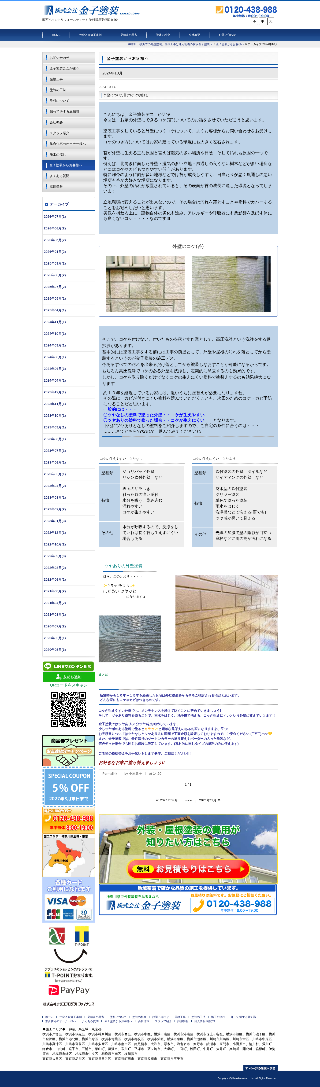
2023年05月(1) (55, 474)
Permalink (109, 773)
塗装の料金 (163, 35)
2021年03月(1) (55, 614)
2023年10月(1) (55, 415)
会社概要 (194, 35)
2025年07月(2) (55, 287)
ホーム (49, 1017)
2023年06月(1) (55, 462)
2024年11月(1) (55, 322)
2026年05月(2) (55, 240)
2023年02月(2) (55, 509)
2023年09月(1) (55, 427)
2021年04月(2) (55, 603)
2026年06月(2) (55, 228)
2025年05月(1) (55, 298)
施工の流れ (58, 154)
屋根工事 (56, 79)
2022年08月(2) (55, 568)
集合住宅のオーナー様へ (68, 144)
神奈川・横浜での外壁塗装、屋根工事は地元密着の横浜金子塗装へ (170, 44)
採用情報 (56, 186)
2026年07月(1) (55, 216)
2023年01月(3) (55, 521)
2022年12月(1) (55, 532)
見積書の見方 (128, 35)
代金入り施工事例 (90, 35)
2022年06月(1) (55, 579)
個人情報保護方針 (205, 1021)
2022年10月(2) (55, 544)
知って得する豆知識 (64, 111)
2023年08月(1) (55, 439)
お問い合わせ (227, 35)
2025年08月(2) (55, 275)
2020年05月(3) (55, 650)
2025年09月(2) (55, 263)
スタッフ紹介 (59, 133)
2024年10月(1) (55, 333)
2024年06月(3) (55, 369)
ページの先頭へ (260, 1068)
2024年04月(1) (55, 380)
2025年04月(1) (55, 310)
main (188, 800)
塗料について (59, 101)
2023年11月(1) (55, 404)
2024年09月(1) (55, 345)
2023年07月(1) (55, 451)
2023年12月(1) (55, 392)
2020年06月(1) (55, 638)
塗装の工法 (58, 90)
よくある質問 (59, 176)
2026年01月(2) (55, 252)
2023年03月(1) (55, 497)
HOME (56, 35)
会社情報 (143, 1021)
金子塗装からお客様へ (230, 44)
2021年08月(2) (55, 591)
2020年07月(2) (55, 626)
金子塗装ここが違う (64, 68)
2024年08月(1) (55, 357)
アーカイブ (59, 204)
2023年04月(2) (55, 486)
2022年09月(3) (55, 556)
